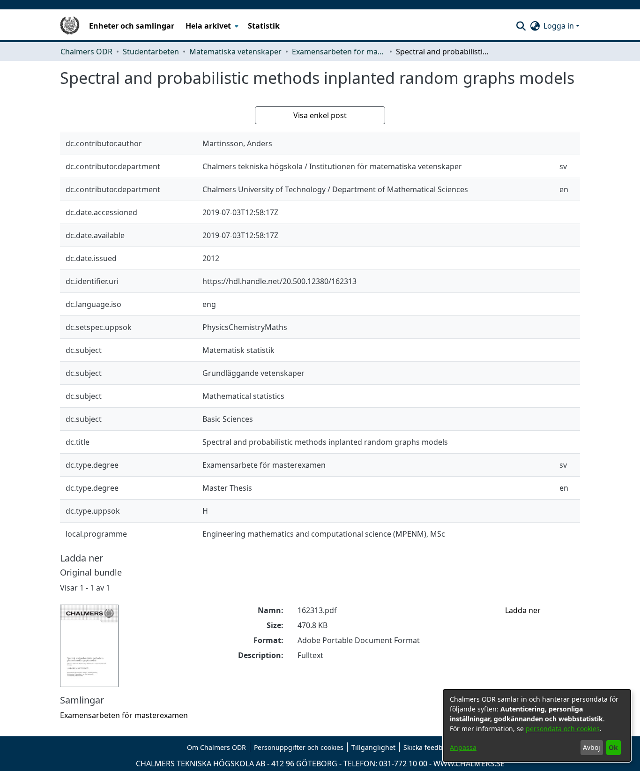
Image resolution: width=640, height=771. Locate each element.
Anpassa (463, 747)
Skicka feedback (428, 747)
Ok (613, 747)
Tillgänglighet (373, 747)
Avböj (591, 747)
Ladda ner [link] (523, 610)
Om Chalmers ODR (216, 747)
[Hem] (70, 25)
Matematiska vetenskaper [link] (235, 51)
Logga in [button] (559, 26)
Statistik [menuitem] (264, 26)
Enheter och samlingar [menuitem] (131, 26)
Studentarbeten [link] (151, 51)
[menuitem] (211, 25)
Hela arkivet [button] (208, 26)
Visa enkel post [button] (320, 115)
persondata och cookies (563, 728)
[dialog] (537, 725)
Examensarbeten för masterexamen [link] (339, 51)
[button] (521, 25)
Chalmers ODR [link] (86, 51)
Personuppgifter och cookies (298, 747)
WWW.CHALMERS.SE (469, 763)
